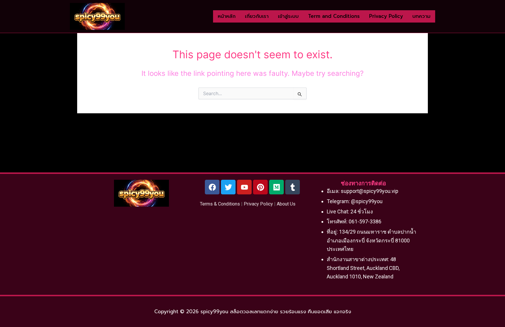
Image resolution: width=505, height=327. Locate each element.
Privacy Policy (258, 204)
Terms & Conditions (220, 204)
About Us (286, 204)
